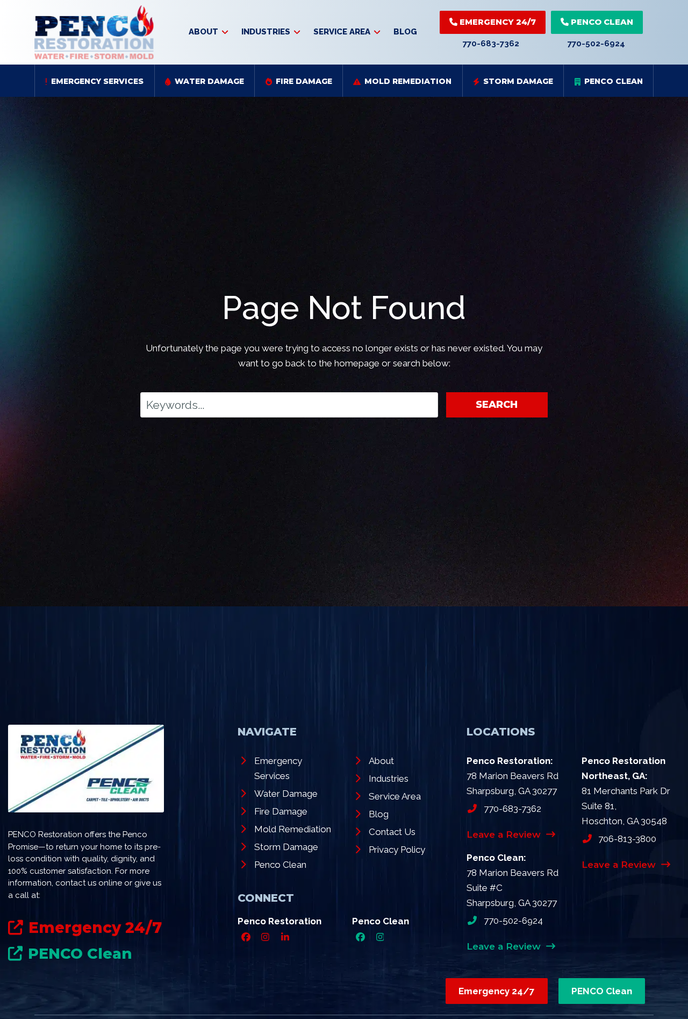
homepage (356, 363)
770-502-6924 (596, 43)
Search (497, 405)
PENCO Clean (601, 22)
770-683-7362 (491, 43)
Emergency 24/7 (496, 22)
